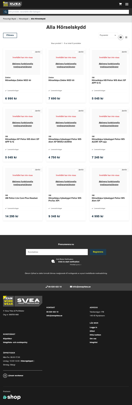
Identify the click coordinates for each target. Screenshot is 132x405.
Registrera (98, 252)
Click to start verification (68, 262)
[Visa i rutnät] (120, 37)
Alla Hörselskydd (38, 19)
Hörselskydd (23, 19)
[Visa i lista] (126, 37)
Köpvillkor (7, 339)
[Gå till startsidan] (12, 4)
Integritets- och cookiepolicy (15, 342)
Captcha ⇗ (75, 264)
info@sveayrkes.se (82, 287)
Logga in (93, 327)
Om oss (93, 339)
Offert (92, 331)
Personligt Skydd (9, 19)
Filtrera (10, 35)
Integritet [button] (93, 342)
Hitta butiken (95, 335)
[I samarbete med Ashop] (12, 397)
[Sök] (5, 12)
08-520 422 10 (55, 287)
